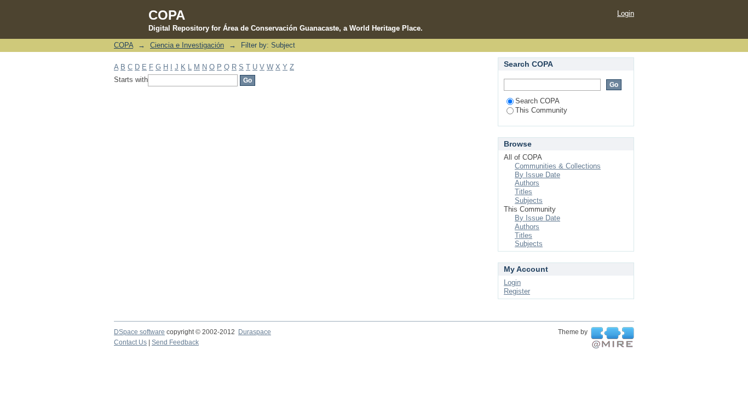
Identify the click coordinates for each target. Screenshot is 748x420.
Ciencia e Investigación (187, 45)
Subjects (529, 200)
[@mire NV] (612, 338)
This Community (541, 110)
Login (625, 13)
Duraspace (254, 332)
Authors (527, 183)
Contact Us (130, 342)
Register (517, 291)
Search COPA (537, 101)
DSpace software (139, 332)
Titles (523, 192)
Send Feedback (175, 342)
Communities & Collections (558, 166)
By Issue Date (537, 175)
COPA (123, 45)
